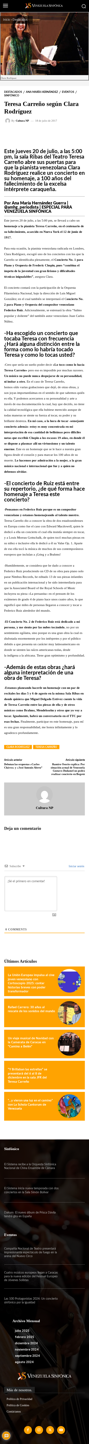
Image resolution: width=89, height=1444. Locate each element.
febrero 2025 (24, 1337)
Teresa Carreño (46, 747)
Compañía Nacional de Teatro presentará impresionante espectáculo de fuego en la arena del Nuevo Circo (30, 1252)
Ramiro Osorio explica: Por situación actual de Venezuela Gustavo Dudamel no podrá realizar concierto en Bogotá (68, 769)
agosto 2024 (24, 1362)
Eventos (68, 92)
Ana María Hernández (42, 92)
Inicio (6, 19)
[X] (50, 1430)
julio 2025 (22, 1331)
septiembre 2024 (27, 1356)
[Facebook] (28, 1430)
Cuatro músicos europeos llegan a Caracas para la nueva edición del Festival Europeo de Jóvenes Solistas (31, 1276)
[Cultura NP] (8, 120)
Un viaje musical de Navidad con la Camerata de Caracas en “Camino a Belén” (31, 1042)
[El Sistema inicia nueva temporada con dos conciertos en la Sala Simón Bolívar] (73, 1190)
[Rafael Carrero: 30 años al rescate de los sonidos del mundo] (69, 1013)
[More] (56, 133)
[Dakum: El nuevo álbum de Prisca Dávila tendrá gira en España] (73, 1214)
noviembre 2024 (26, 1349)
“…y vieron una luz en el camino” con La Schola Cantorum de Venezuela (30, 1104)
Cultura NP (22, 120)
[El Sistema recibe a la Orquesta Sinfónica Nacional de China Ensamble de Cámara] (73, 1166)
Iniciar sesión (76, 866)
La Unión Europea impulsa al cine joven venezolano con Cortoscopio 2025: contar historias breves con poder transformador (31, 983)
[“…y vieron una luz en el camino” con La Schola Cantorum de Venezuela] (69, 1106)
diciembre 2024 (26, 1343)
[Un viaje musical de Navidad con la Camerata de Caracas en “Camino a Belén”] (69, 1044)
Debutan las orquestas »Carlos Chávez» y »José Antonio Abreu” (23, 766)
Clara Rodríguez (18, 747)
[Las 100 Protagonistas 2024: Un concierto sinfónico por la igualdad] (73, 1301)
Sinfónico (11, 95)
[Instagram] (39, 1430)
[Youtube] (61, 1430)
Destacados (20, 19)
